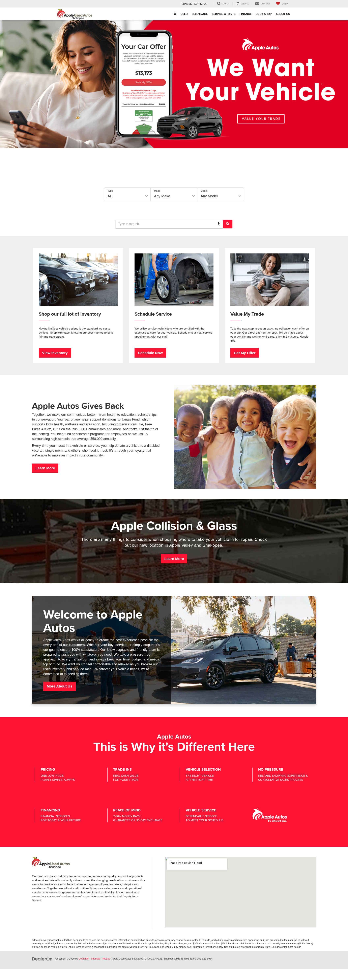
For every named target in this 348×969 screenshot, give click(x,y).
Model (204, 190)
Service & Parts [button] (223, 14)
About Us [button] (283, 14)
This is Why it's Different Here (174, 746)
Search (230, 209)
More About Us (59, 686)
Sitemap (95, 958)
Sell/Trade (200, 14)
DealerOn (84, 958)
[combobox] (174, 224)
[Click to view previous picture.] (26, 84)
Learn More (45, 468)
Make (157, 190)
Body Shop (264, 14)
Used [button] (184, 14)
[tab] (141, 178)
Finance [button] (245, 14)
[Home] (175, 13)
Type (110, 190)
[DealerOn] (42, 958)
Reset (208, 209)
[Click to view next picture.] (322, 84)
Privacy (106, 958)
